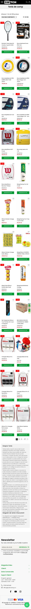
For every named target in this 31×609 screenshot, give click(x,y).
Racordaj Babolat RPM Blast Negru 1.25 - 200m (23, 79)
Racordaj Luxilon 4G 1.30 (22, 150)
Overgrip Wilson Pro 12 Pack (23, 392)
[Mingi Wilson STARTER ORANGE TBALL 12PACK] (23, 240)
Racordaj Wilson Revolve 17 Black (6, 185)
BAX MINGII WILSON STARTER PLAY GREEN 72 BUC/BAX (22, 321)
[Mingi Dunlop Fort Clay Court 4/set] (23, 207)
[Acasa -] (10, 2)
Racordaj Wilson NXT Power (7, 150)
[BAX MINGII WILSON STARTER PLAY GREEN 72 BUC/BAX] (23, 308)
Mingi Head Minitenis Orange (22, 286)
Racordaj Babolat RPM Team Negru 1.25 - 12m (23, 115)
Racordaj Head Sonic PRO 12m (22, 44)
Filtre (26, 17)
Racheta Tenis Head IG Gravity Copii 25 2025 (8, 44)
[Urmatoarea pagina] (27, 439)
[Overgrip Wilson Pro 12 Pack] (23, 379)
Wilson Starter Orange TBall (8, 219)
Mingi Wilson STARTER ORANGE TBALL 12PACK (23, 253)
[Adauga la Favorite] (13, 23)
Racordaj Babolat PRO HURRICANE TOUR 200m (8, 79)
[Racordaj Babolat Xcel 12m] (7, 102)
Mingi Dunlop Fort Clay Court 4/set (23, 219)
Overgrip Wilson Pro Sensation (7, 392)
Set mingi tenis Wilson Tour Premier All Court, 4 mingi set (8, 321)
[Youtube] (15, 591)
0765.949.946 (7, 585)
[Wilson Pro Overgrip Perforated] (7, 414)
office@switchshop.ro (9, 588)
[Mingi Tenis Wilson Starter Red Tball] (7, 273)
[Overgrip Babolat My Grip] (23, 344)
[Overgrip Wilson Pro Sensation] (7, 379)
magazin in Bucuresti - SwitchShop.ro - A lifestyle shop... (13, 516)
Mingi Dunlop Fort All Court (22, 185)
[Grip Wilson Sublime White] (23, 414)
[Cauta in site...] (27, 2)
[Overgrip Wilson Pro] (7, 344)
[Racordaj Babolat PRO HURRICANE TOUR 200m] (7, 66)
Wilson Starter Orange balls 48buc (8, 253)
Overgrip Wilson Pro (7, 357)
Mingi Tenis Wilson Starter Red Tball (6, 286)
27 (25, 439)
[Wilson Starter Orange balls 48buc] (7, 240)
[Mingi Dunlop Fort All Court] (23, 172)
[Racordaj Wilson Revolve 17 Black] (7, 172)
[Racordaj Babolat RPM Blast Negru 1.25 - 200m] (23, 66)
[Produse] (2, 2)
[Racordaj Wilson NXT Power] (7, 137)
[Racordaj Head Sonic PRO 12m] (23, 31)
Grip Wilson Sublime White (22, 427)
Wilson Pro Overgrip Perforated (7, 427)
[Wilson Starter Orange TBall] (7, 207)
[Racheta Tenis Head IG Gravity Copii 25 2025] (7, 31)
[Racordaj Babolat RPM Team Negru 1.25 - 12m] (23, 102)
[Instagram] (20, 591)
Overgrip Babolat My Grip (22, 357)
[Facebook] (10, 591)
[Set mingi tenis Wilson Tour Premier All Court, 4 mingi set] (7, 308)
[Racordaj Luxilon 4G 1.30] (23, 137)
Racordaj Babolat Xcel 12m (8, 115)
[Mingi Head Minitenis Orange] (23, 273)
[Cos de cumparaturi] (29, 2)
